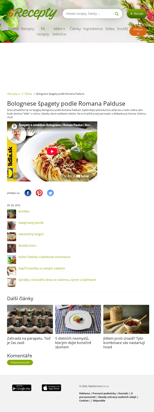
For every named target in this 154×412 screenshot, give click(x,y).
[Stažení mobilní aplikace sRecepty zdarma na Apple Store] (51, 387)
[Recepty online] (32, 13)
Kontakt (123, 393)
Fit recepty (43, 31)
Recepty (27, 28)
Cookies (84, 400)
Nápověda (99, 400)
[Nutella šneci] (11, 248)
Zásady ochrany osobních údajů (117, 397)
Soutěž (122, 28)
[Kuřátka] (11, 214)
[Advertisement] (77, 65)
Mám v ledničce (59, 31)
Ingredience (93, 28)
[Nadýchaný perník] (11, 225)
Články (75, 28)
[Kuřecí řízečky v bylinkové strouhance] (11, 259)
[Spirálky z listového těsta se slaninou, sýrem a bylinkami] (11, 282)
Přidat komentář (20, 362)
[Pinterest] (39, 193)
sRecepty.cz (13, 93)
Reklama (84, 393)
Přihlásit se (138, 31)
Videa (109, 28)
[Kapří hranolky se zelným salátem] (11, 271)
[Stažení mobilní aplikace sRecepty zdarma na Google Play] (21, 387)
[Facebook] (28, 193)
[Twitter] (50, 193)
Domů (13, 28)
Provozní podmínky (104, 393)
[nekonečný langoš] (11, 236)
